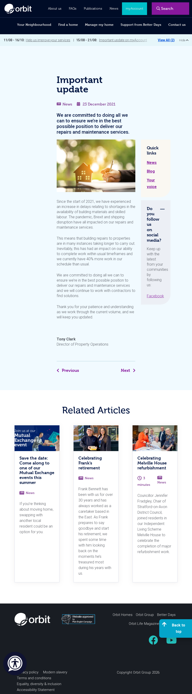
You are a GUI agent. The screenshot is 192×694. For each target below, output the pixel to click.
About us (54, 8)
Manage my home (99, 24)
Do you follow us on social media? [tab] (154, 224)
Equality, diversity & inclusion (39, 684)
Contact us (177, 24)
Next (125, 370)
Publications (93, 8)
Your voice (152, 183)
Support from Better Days (141, 24)
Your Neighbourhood (34, 24)
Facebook (155, 296)
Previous (70, 370)
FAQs (72, 8)
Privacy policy (27, 672)
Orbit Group (145, 615)
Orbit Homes (123, 615)
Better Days (166, 615)
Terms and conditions (34, 678)
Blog (151, 171)
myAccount (134, 8)
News (67, 104)
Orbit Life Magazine (144, 624)
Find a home (68, 24)
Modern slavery (55, 672)
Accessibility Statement (36, 690)
